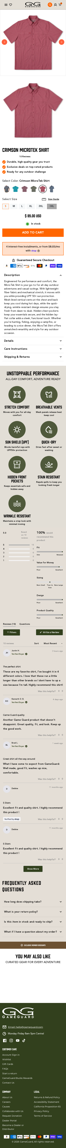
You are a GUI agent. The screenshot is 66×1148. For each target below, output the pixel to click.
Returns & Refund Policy (47, 1097)
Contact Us (8, 1082)
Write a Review (52, 633)
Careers (6, 1102)
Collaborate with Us (12, 1111)
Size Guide (53, 199)
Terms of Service (43, 1115)
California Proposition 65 (47, 1106)
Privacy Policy (41, 1111)
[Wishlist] (10, 5)
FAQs (5, 1068)
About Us (7, 1097)
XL (30, 206)
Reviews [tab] (9, 625)
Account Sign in (10, 1054)
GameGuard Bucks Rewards (17, 1078)
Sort (36, 643)
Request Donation (12, 1115)
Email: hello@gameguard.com (25, 1027)
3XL (53, 207)
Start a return (9, 1073)
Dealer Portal (9, 1120)
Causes (6, 1106)
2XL (41, 206)
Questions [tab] (24, 625)
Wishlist (6, 1059)
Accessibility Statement (46, 1102)
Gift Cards (7, 1064)
